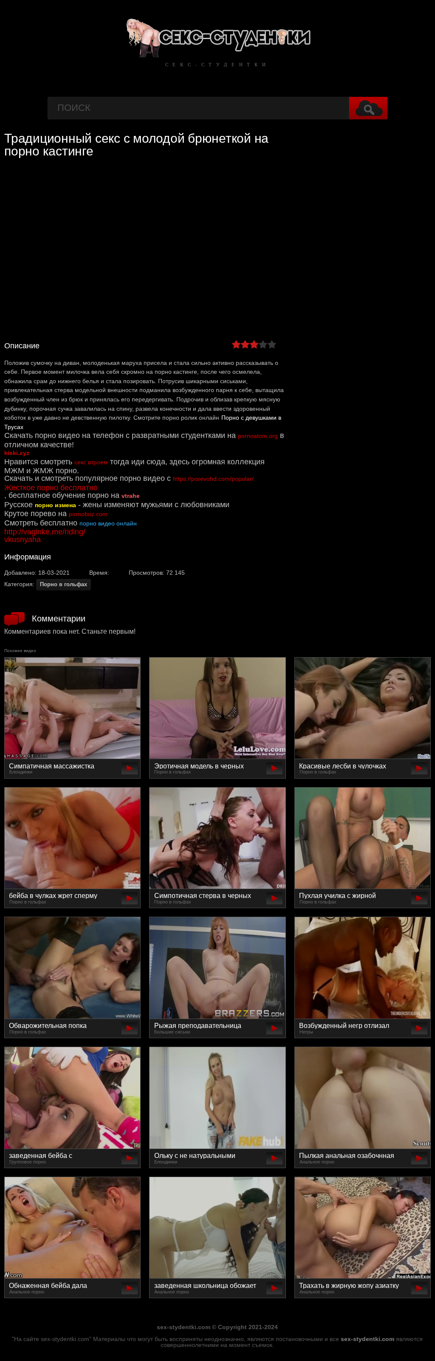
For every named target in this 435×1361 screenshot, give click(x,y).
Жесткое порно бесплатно (51, 487)
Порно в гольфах (63, 584)
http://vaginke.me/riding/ (44, 532)
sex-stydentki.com (367, 1339)
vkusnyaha (22, 539)
